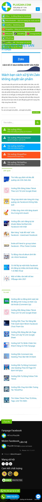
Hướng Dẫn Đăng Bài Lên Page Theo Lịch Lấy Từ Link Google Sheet (23, 335)
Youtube (10, 463)
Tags (11, 42)
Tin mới (6, 292)
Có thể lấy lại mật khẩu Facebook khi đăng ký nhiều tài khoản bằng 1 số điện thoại (24, 268)
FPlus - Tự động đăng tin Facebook (18, 16)
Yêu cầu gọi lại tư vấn (11, 491)
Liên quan (7, 171)
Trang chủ (5, 42)
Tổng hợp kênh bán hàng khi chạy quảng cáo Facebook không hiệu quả (25, 202)
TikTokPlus (21, 34)
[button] (38, 497)
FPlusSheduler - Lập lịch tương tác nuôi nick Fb (23, 20)
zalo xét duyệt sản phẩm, (11, 110)
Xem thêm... (36, 112)
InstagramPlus (35, 34)
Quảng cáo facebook (26, 499)
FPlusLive (9, 34)
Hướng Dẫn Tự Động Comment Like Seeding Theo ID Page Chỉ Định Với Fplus (24, 368)
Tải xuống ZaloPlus (16, 147)
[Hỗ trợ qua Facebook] (38, 497)
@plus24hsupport (16, 454)
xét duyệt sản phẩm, (25, 110)
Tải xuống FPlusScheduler (19, 138)
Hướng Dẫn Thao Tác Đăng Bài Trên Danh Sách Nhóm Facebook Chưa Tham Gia (24, 324)
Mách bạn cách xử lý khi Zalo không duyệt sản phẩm (21, 77)
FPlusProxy (9, 38)
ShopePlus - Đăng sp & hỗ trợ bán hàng (20, 29)
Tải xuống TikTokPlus (17, 163)
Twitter (7, 463)
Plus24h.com (14, 499)
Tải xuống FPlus (19, 130)
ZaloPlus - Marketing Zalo (15, 25)
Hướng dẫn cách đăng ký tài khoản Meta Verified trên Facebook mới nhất (22, 224)
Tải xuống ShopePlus (16, 155)
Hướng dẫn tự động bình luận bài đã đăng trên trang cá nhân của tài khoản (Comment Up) (24, 302)
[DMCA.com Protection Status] (12, 480)
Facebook (3, 463)
